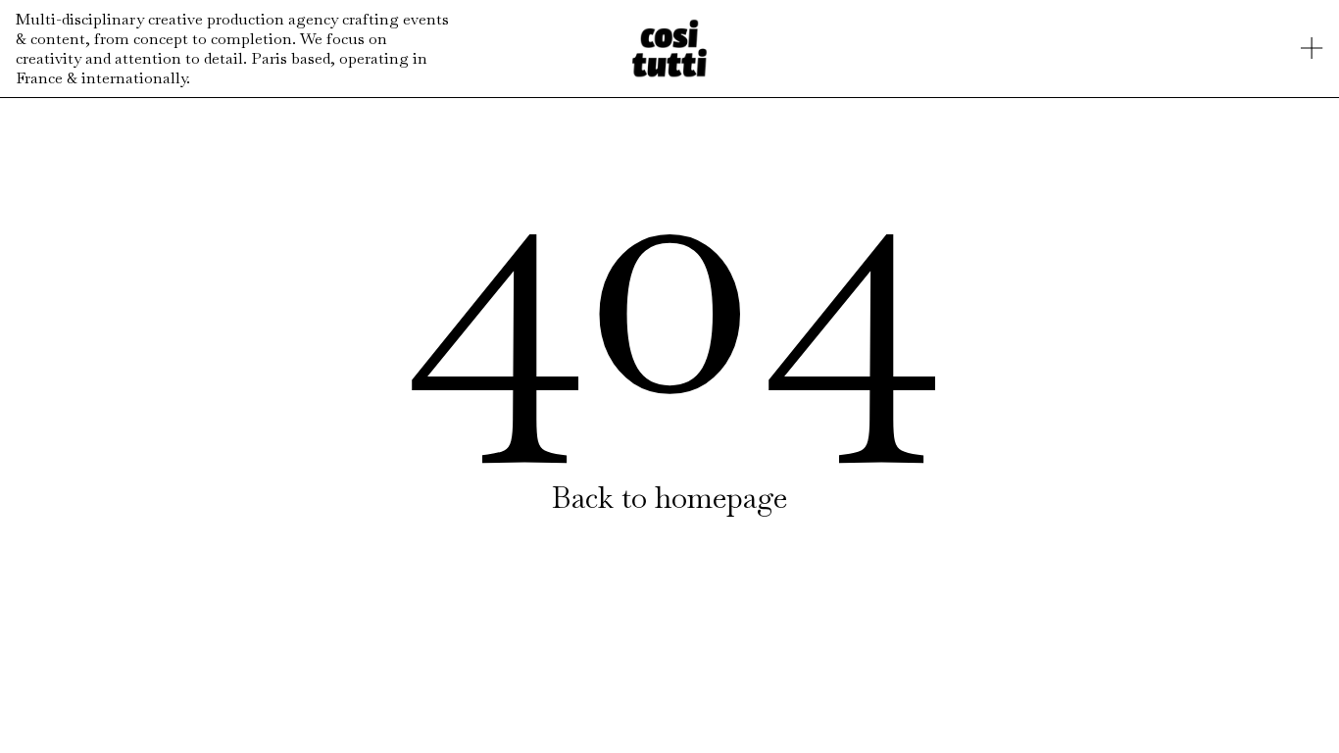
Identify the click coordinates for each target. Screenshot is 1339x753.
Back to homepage (669, 498)
